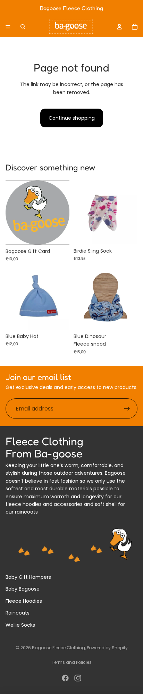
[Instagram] (78, 678)
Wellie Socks (20, 624)
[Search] (23, 26)
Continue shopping (72, 118)
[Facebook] (65, 678)
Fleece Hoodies (24, 601)
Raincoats (18, 612)
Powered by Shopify (107, 648)
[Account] (119, 26)
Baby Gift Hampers (28, 577)
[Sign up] (127, 408)
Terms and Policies (72, 662)
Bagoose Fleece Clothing (58, 648)
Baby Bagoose (23, 588)
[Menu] (8, 27)
